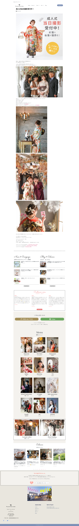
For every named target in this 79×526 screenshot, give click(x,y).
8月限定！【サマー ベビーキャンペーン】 (28, 278)
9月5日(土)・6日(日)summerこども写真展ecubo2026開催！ (30, 262)
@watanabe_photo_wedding (32, 245)
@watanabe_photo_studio (33, 244)
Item (42, 5)
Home (14, 1)
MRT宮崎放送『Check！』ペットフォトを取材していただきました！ (56, 270)
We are (33, 5)
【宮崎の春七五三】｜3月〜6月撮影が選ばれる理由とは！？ (59, 462)
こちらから (26, 104)
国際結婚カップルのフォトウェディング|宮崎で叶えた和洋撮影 (56, 278)
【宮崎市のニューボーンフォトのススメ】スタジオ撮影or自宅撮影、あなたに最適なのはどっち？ (56, 262)
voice (15, 295)
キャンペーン (18, 1)
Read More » (16, 304)
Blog (46, 5)
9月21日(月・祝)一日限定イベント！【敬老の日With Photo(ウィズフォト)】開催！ (29, 270)
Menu (37, 5)
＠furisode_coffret (28, 246)
